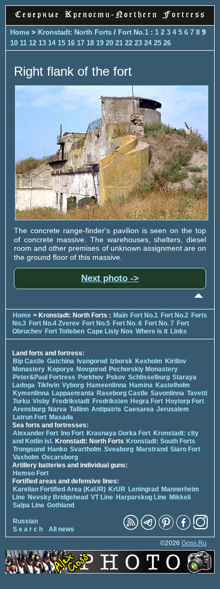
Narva (57, 409)
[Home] (110, 19)
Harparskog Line (141, 497)
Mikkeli (180, 497)
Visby (41, 401)
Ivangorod (92, 361)
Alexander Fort (35, 433)
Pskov (115, 377)
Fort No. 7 (160, 323)
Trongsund (29, 449)
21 (119, 43)
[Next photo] (111, 217)
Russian (25, 521)
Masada (61, 417)
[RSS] (130, 527)
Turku (21, 401)
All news (61, 529)
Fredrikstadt (71, 401)
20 (109, 43)
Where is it (152, 331)
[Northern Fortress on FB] (183, 527)
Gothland (60, 505)
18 (90, 43)
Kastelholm (172, 385)
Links (178, 331)
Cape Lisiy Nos (110, 331)
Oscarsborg (60, 457)
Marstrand (152, 449)
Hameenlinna (107, 385)
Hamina (141, 385)
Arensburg (29, 409)
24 (148, 43)
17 (80, 43)
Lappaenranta (73, 393)
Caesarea (139, 409)
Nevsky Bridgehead (58, 497)
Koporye (61, 369)
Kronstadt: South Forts (160, 441)
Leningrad (143, 489)
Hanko (57, 449)
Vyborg (73, 385)
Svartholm (85, 449)
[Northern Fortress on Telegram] (148, 527)
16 (71, 43)
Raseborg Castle (122, 393)
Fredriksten (110, 401)
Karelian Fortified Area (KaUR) (59, 489)
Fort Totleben (64, 331)
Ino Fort (72, 433)
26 (167, 43)
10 (14, 43)
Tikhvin (48, 385)
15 (61, 43)
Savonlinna (167, 393)
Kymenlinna (31, 393)
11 (23, 43)
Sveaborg (118, 449)
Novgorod (91, 369)
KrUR (116, 489)
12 (32, 43)
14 (52, 43)
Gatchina (60, 361)
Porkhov (91, 377)
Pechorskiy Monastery (143, 369)
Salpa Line (28, 505)
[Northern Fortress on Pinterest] (166, 527)
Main (120, 315)
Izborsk (121, 361)
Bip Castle (28, 361)
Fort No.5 (96, 323)
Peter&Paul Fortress (44, 377)
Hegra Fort (146, 401)
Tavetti (197, 393)
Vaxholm (26, 457)
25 (157, 43)
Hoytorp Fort (185, 401)
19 (100, 43)
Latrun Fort (29, 417)
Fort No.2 (175, 315)
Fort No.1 (134, 32)
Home (19, 32)
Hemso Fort (31, 473)
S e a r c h (28, 529)
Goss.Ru (194, 543)
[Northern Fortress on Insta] (200, 527)
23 (138, 43)
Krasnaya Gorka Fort (119, 433)
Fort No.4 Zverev (54, 323)
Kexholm (148, 361)
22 (128, 43)
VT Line (102, 497)
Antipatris (106, 409)
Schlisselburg (149, 377)
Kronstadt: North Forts (76, 32)
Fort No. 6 (128, 323)
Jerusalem (172, 409)
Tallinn (79, 409)
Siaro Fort (185, 449)
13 (42, 43)
